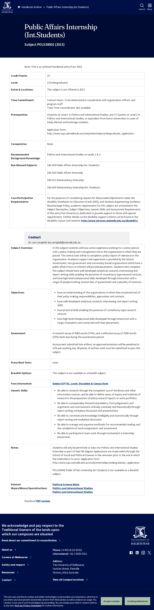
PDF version (43, 501)
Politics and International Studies (72, 488)
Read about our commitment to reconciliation (29, 540)
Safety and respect (13, 564)
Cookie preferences (137, 601)
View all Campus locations (68, 579)
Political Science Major (65, 484)
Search (142, 9)
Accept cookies (111, 601)
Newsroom (8, 572)
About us (7, 549)
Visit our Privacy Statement (28, 605)
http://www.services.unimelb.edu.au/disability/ (109, 220)
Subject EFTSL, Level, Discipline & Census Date (80, 383)
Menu (149, 9)
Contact (7, 580)
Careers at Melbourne (15, 557)
